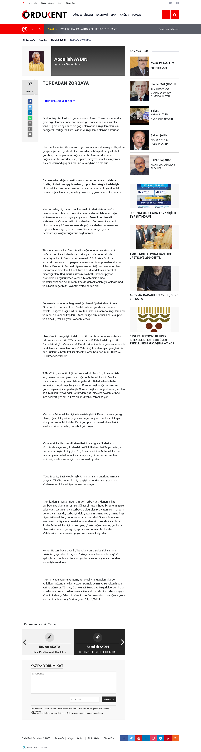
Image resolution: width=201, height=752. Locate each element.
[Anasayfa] (23, 3)
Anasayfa (59, 738)
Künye (71, 738)
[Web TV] (170, 2)
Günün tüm (169, 29)
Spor (114, 14)
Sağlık (124, 14)
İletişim (80, 738)
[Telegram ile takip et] (160, 738)
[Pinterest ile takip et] (168, 738)
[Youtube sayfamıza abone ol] (138, 738)
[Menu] (166, 15)
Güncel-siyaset (83, 14)
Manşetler (33, 3)
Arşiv (60, 3)
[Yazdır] (30, 129)
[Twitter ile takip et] (131, 738)
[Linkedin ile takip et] (146, 738)
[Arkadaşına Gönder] (30, 123)
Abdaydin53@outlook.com (59, 100)
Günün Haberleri (47, 3)
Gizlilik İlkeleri (94, 738)
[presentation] (32, 29)
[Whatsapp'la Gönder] (30, 118)
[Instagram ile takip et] (153, 738)
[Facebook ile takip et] (124, 738)
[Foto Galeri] (177, 2)
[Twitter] (30, 107)
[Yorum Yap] (30, 134)
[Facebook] (30, 101)
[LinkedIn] (30, 112)
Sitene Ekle (70, 3)
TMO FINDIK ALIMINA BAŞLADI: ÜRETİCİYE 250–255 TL (89, 29)
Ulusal (136, 14)
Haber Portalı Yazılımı (37, 747)
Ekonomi (102, 14)
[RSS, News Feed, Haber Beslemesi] (175, 738)
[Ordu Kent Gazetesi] (44, 14)
